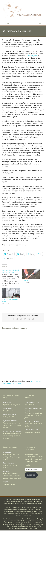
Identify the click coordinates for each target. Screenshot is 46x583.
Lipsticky (25, 280)
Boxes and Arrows (9, 415)
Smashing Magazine (32, 402)
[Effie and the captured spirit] (11, 293)
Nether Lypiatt (32, 56)
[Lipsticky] (31, 274)
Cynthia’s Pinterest (9, 421)
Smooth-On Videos (31, 430)
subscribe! (31, 475)
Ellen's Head (7, 452)
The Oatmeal (7, 409)
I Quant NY (7, 402)
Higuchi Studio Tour (32, 421)
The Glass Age (8, 482)
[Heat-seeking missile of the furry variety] (12, 277)
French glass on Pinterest (12, 431)
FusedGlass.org (8, 463)
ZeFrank (6, 471)
